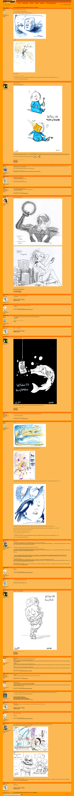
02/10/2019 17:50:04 (5, 294)
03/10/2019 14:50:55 (5, 421)
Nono (4, 188)
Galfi (3, 703)
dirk (3, 305)
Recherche (31, 3)
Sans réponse (68, 4)
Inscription (36, 3)
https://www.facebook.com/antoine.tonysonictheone (21, 698)
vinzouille (4, 682)
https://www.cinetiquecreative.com (18, 289)
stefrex (4, 177)
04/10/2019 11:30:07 (5, 673)
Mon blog (19, 299)
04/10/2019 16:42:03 (5, 702)
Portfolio (14, 321)
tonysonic (4, 692)
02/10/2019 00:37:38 (5, 8)
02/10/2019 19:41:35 (5, 315)
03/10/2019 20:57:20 (5, 567)
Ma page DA (15, 160)
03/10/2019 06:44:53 (5, 336)
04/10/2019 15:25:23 (5, 691)
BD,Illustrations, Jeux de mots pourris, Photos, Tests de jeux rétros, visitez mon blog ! (27, 171)
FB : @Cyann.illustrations (17, 291)
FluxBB (70, 794)
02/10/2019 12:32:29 (5, 176)
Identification (42, 3)
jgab (3, 724)
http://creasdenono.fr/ (25, 193)
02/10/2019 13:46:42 (5, 187)
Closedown (23, 299)
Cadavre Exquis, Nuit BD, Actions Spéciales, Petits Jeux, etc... (25, 7)
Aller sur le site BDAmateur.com (51, 3)
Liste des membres (25, 3)
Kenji (3, 316)
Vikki (3, 337)
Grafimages (15, 299)
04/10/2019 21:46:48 (5, 723)
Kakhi (4, 9)
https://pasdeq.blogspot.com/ (23, 564)
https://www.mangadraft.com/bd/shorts (26, 670)
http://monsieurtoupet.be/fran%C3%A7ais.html (25, 309)
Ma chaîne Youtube (16, 300)
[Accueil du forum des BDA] (9, 2)
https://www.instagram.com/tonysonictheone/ (20, 697)
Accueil (19, 3)
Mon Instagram (15, 161)
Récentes (65, 4)
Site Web (4, 16)
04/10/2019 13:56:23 (5, 681)
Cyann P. (4, 197)
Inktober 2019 (36, 7)
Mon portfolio (15, 162)
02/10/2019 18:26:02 (5, 304)
